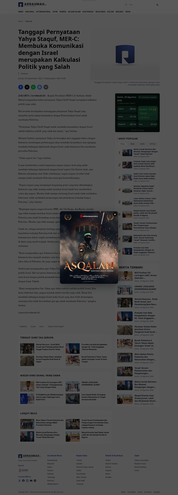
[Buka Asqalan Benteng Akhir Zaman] (89, 247)
